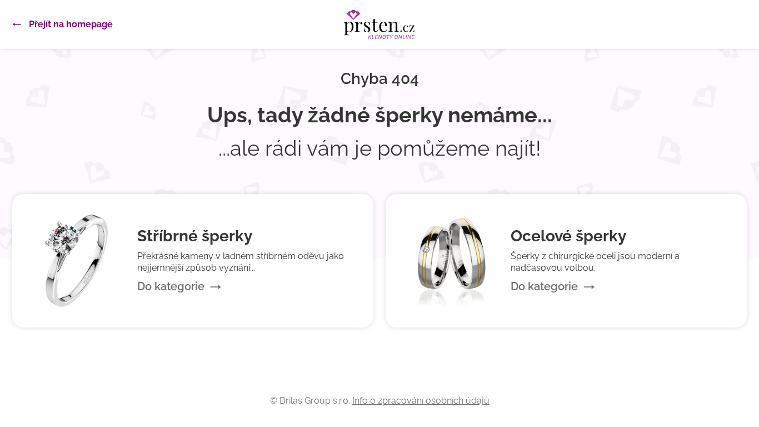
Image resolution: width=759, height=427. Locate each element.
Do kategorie (170, 286)
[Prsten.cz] (379, 24)
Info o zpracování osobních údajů (421, 400)
